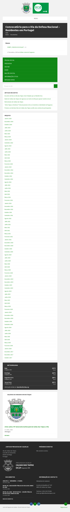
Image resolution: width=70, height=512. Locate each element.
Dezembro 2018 (9, 315)
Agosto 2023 (8, 146)
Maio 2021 (7, 227)
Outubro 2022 (8, 176)
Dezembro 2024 (9, 121)
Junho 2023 (8, 152)
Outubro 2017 (8, 358)
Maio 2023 (7, 155)
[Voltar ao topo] (65, 504)
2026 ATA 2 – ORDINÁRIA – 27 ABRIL (12, 481)
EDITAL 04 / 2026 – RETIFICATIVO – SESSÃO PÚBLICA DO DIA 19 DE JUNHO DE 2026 (17, 492)
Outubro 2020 (8, 249)
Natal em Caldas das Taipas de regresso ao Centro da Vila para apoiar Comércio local (28, 99)
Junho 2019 (8, 297)
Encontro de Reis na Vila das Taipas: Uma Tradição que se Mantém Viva (23, 96)
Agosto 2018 (8, 327)
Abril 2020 (7, 267)
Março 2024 (8, 137)
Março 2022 (8, 197)
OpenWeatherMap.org (23, 387)
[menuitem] (30, 60)
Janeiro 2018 (8, 348)
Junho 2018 (8, 333)
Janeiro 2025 (8, 118)
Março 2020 (8, 270)
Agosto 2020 (8, 255)
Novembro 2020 (9, 245)
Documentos (13, 34)
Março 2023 (8, 161)
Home (7, 34)
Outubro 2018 (8, 321)
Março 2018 (8, 342)
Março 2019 (8, 306)
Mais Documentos (8, 499)
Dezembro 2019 (9, 279)
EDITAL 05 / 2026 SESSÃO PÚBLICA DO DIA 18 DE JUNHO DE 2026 (18, 486)
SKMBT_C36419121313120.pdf (15, 47)
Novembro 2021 (9, 209)
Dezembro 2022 (9, 170)
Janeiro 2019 (8, 312)
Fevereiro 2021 (9, 236)
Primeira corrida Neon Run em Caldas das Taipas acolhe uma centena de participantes (28, 108)
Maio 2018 (7, 336)
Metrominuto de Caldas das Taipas (14, 102)
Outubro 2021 (8, 212)
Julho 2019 (7, 294)
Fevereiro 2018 (9, 345)
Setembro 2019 (9, 288)
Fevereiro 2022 (9, 200)
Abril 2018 (7, 339)
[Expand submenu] (54, 63)
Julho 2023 (7, 149)
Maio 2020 (7, 264)
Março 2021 (8, 233)
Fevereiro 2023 (9, 164)
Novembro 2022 (9, 173)
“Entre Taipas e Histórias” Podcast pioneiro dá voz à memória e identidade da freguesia (28, 105)
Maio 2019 (7, 300)
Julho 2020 (7, 258)
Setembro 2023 (9, 143)
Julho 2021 (7, 221)
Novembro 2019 (9, 282)
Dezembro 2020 (9, 242)
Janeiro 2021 (8, 239)
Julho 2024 (7, 127)
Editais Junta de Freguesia (27, 52)
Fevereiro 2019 (9, 309)
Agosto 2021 (8, 218)
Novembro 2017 (9, 355)
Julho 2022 (7, 185)
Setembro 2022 (9, 179)
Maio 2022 (7, 191)
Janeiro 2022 (8, 203)
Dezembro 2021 (9, 206)
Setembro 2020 (9, 252)
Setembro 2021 (9, 215)
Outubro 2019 (8, 285)
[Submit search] (55, 86)
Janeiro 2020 (8, 276)
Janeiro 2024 (8, 140)
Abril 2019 (7, 303)
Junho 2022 (8, 188)
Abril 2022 (7, 194)
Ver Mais (7, 435)
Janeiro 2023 (8, 167)
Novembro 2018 (9, 318)
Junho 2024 (8, 130)
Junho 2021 (8, 224)
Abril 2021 (7, 230)
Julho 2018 (7, 330)
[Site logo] (35, 13)
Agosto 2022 (8, 182)
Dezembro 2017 (9, 352)
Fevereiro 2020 (9, 273)
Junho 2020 (8, 261)
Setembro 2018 (9, 324)
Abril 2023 (7, 158)
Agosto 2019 (8, 291)
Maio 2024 (7, 133)
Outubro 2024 (8, 124)
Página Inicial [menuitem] (63, 507)
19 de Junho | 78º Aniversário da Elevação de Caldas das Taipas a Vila (27, 427)
